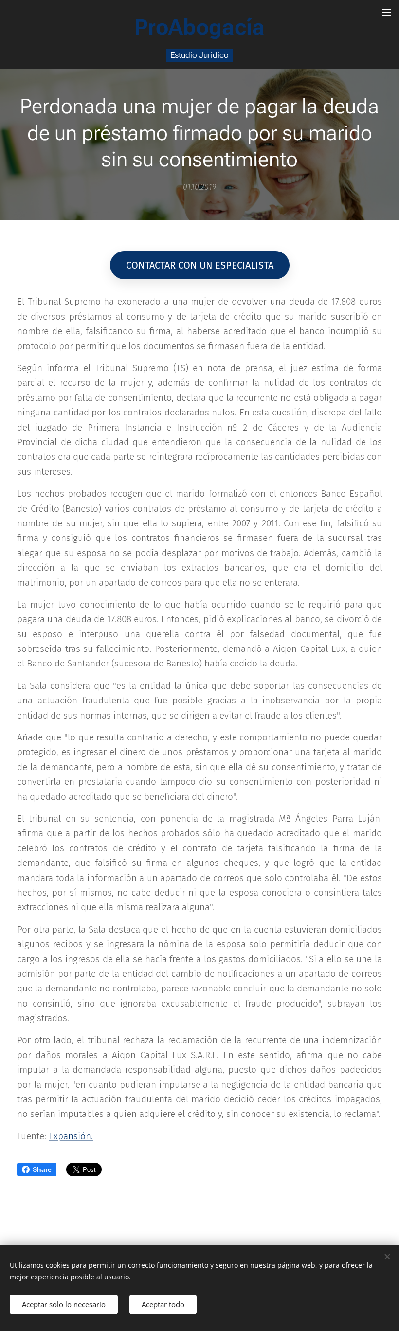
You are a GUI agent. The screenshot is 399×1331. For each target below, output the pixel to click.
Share (42, 1169)
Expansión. (71, 1136)
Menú (387, 12)
